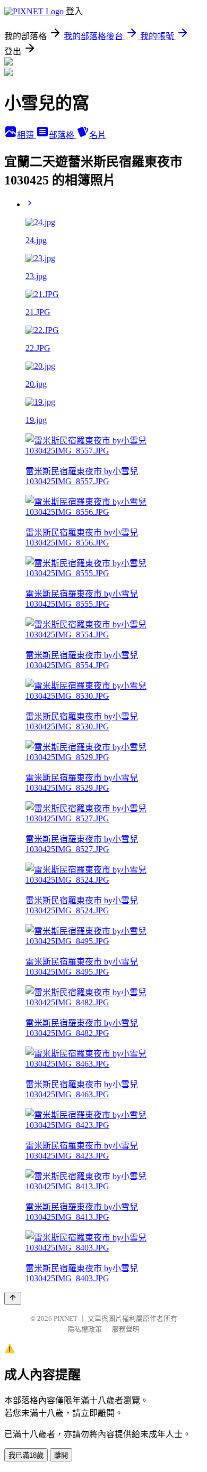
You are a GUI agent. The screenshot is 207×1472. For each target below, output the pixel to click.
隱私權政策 (84, 1329)
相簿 (26, 135)
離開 (61, 1455)
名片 (97, 135)
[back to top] (12, 1298)
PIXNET (65, 1318)
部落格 (62, 135)
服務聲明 (126, 1329)
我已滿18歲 (26, 1455)
